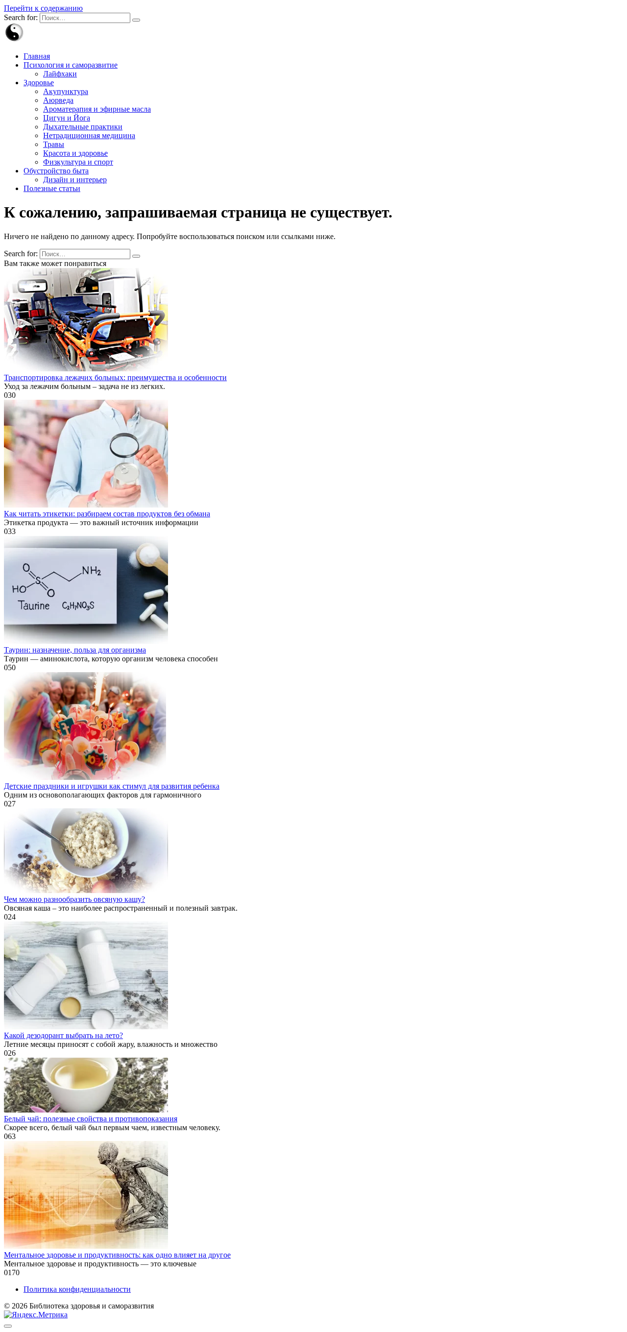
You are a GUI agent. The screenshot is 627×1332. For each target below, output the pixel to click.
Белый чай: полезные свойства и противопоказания (90, 1118)
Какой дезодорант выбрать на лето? (63, 1035)
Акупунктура (65, 91)
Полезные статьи (52, 188)
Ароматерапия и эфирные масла (97, 109)
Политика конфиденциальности (77, 1289)
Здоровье (39, 82)
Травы (53, 144)
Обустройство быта (56, 171)
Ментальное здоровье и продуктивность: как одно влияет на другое (117, 1255)
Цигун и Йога (66, 118)
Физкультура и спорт (78, 162)
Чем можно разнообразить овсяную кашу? (74, 899)
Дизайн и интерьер (75, 179)
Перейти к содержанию (43, 8)
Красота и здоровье (75, 153)
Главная (37, 56)
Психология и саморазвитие (71, 65)
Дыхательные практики (82, 126)
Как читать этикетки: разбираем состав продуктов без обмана (107, 513)
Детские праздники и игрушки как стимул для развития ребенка (111, 786)
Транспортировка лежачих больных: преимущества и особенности (115, 377)
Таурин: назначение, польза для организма (75, 650)
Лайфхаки (60, 74)
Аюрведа (58, 100)
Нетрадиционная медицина (89, 135)
